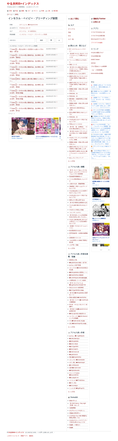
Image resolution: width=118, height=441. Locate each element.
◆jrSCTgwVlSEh (73, 346)
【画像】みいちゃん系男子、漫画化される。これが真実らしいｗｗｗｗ (101, 93)
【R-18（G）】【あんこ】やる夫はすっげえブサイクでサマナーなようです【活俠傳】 (78, 172)
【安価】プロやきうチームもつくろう (78, 227)
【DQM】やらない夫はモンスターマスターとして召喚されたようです (78, 55)
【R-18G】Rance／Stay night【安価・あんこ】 (77, 404)
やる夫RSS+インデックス (23, 3)
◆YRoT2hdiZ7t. (73, 349)
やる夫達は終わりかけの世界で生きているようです (78, 192)
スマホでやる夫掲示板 (98, 35)
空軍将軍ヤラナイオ (75, 238)
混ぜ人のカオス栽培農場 (76, 287)
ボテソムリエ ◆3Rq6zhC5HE (28, 25)
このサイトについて (13, 436)
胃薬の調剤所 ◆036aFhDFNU (77, 297)
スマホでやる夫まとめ (98, 32)
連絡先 (31, 436)
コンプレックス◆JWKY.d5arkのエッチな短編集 (78, 317)
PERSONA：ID (73, 93)
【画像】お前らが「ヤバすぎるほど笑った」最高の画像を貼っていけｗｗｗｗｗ (101, 87)
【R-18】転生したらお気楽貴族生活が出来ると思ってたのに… (78, 216)
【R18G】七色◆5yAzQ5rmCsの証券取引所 (78, 310)
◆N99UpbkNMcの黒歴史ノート (78, 272)
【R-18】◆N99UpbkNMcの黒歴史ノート (78, 294)
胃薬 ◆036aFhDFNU (75, 357)
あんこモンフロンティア (76, 158)
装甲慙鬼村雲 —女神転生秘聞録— (78, 234)
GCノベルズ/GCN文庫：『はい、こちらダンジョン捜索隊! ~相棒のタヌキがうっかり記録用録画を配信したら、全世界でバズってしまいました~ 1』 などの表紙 (101, 128)
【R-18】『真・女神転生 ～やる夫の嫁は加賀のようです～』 (78, 127)
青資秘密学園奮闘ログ (75, 176)
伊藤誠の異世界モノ (75, 413)
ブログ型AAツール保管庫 (99, 66)
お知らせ (96, 22)
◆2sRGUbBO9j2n (74, 338)
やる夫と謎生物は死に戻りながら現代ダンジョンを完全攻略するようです (78, 221)
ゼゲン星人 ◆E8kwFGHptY (77, 362)
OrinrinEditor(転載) (97, 73)
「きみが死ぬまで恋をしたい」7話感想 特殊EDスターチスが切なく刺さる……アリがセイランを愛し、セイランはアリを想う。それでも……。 (101, 154)
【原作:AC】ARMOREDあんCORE (77, 109)
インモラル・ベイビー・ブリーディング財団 (33, 34)
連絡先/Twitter (99, 18)
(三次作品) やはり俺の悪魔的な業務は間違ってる (78, 416)
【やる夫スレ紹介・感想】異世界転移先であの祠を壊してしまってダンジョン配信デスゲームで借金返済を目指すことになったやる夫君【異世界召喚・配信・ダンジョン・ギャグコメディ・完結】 (101, 139)
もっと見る (71, 161)
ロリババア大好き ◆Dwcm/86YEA (74, 374)
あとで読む (74, 18)
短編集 (71, 427)
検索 (41, 40)
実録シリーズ (73, 64)
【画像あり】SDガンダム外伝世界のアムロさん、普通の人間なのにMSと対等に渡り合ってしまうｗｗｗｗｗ (101, 119)
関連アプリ (24, 436)
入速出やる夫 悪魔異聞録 (77, 184)
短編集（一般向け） (75, 425)
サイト (35, 11)
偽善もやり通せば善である (77, 200)
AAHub (93, 63)
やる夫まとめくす (24, 28)
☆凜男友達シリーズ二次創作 (77, 280)
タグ (28, 11)
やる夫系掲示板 (96, 56)
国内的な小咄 (73, 260)
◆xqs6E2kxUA (73, 354)
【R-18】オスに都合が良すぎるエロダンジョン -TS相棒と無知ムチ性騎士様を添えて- (78, 69)
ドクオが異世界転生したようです (78, 180)
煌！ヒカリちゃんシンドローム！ (77, 50)
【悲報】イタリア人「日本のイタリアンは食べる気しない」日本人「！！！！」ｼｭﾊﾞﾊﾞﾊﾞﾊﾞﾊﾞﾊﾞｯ (101, 105)
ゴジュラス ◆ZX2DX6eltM (77, 360)
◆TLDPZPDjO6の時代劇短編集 (78, 278)
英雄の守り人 (73, 400)
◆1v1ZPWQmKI (74, 365)
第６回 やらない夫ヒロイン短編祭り (78, 305)
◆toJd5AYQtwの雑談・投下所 (78, 262)
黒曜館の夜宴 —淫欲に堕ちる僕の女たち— (78, 90)
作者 (42, 11)
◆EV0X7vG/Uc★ (74, 352)
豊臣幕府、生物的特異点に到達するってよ (78, 100)
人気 (48, 11)
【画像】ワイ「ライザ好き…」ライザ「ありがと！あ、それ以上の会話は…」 (101, 99)
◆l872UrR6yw (73, 385)
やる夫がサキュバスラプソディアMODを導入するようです (78, 421)
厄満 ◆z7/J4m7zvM (75, 368)
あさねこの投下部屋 (75, 265)
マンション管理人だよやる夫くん (78, 61)
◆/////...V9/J (72, 383)
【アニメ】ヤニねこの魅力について (101, 147)
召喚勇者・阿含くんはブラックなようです (78, 187)
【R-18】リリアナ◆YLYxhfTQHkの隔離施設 (78, 301)
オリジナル (22, 31)
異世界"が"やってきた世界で (77, 73)
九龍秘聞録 (72, 408)
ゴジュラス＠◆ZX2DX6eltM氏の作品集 (78, 269)
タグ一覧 (71, 39)
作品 (16, 11)
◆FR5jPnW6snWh (74, 370)
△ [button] (59, 40)
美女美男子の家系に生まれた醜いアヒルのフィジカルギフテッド (78, 153)
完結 (69, 32)
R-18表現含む (32, 31)
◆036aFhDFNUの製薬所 (76, 275)
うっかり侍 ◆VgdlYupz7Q (76, 388)
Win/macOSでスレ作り (98, 39)
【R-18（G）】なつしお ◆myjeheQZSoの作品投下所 (77, 284)
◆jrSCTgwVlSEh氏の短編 (76, 290)
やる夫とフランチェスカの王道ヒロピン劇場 (78, 138)
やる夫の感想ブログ (97, 52)
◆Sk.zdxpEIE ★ (73, 377)
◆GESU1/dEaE (73, 344)
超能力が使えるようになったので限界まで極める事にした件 (78, 147)
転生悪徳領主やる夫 (75, 230)
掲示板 (55, 11)
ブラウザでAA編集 (97, 42)
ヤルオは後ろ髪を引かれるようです (78, 206)
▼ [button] (51, 40)
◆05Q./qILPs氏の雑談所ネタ (77, 313)
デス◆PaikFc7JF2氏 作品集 (77, 321)
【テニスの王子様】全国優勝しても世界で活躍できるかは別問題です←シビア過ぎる (101, 112)
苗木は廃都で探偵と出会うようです (78, 113)
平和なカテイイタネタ (75, 124)
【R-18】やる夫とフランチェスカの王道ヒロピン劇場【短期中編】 (78, 133)
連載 (22, 11)
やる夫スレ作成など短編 (76, 210)
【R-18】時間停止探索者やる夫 (78, 202)
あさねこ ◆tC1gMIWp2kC (77, 336)
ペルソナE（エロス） (75, 212)
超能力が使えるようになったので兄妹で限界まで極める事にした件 (78, 78)
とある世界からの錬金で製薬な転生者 (78, 241)
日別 (10, 11)
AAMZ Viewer (95, 59)
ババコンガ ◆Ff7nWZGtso (77, 380)
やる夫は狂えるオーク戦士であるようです (78, 120)
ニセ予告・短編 (73, 245)
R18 (69, 36)
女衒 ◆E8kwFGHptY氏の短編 (77, 323)
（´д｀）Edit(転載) (96, 70)
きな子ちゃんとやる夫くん (77, 410)
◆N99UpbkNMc (74, 341)
